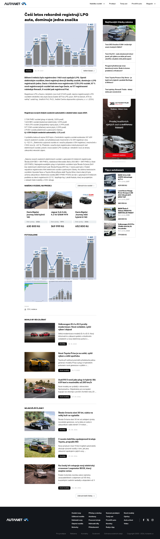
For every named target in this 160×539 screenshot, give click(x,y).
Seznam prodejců (113, 513)
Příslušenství (94, 527)
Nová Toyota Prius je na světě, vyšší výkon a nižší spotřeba (75, 354)
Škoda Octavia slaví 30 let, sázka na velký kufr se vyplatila (75, 414)
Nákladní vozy (77, 520)
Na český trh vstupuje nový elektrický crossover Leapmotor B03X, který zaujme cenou (76, 468)
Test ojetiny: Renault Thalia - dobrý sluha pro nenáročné (118, 91)
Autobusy (92, 517)
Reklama (73, 534)
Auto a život (128, 520)
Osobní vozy (76, 513)
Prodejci (112, 4)
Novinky (29, 71)
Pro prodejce (61, 534)
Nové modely (64, 370)
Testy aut (123, 4)
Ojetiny (127, 517)
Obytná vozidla (77, 524)
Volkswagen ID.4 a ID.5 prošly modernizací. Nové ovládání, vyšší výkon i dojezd (74, 327)
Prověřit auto (137, 4)
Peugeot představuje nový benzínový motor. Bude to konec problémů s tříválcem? (117, 68)
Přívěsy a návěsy (95, 513)
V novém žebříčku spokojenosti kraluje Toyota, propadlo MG (77, 440)
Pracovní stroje (94, 520)
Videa (126, 524)
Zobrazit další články (84, 496)
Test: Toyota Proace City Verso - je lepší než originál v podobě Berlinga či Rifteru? (118, 80)
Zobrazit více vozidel (85, 186)
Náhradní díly (94, 524)
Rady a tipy (110, 527)
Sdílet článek (88, 71)
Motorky (75, 527)
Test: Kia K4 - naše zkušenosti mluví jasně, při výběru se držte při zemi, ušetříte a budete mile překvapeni (119, 56)
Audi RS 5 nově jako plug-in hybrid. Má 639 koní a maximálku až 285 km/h (77, 381)
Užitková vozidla (78, 517)
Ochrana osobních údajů (113, 534)
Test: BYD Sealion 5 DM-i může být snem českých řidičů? (120, 37)
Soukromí (96, 534)
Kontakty (84, 534)
